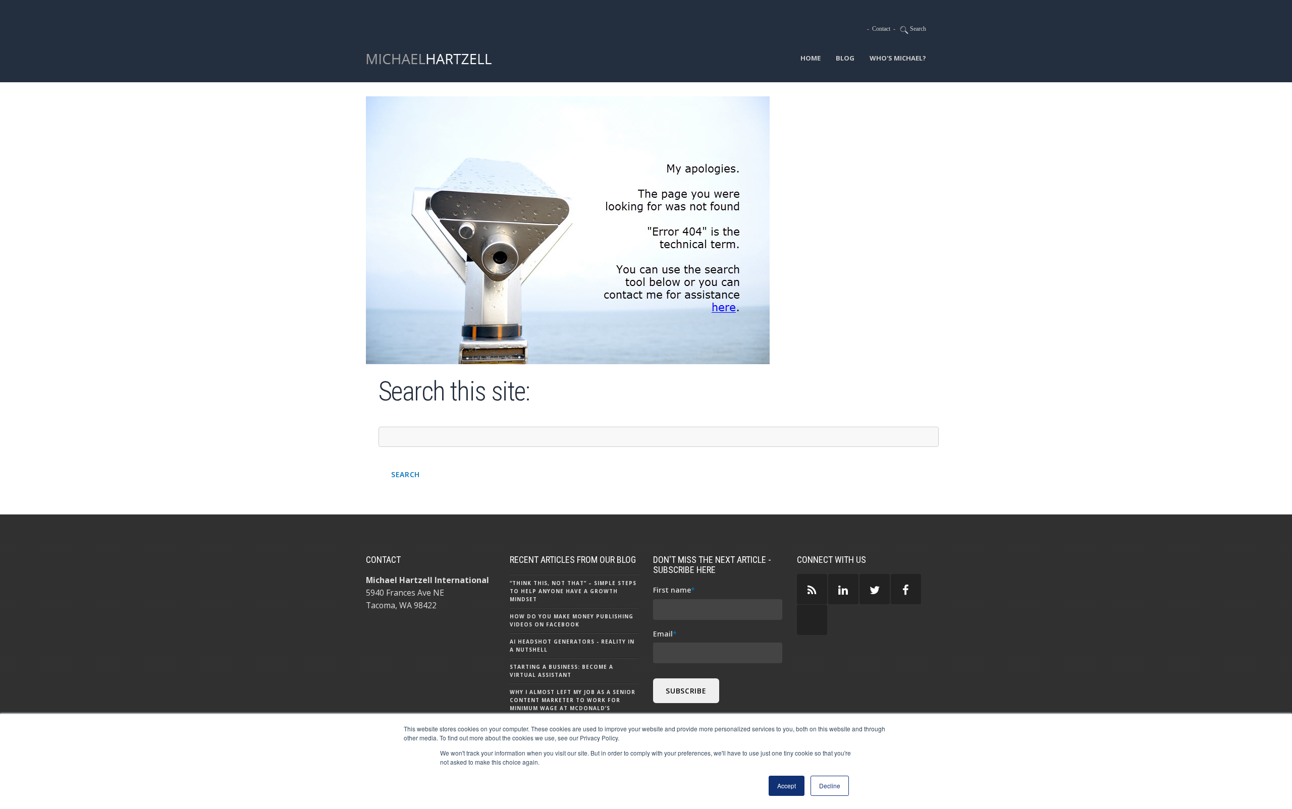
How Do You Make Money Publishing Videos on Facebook (571, 620)
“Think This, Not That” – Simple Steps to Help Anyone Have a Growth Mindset (573, 591)
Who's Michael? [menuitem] (898, 58)
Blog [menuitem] (845, 58)
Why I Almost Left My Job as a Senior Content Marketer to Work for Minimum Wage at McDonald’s (572, 700)
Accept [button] (786, 785)
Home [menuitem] (810, 58)
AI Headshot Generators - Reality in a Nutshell (572, 645)
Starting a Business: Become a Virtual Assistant (561, 670)
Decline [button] (829, 785)
